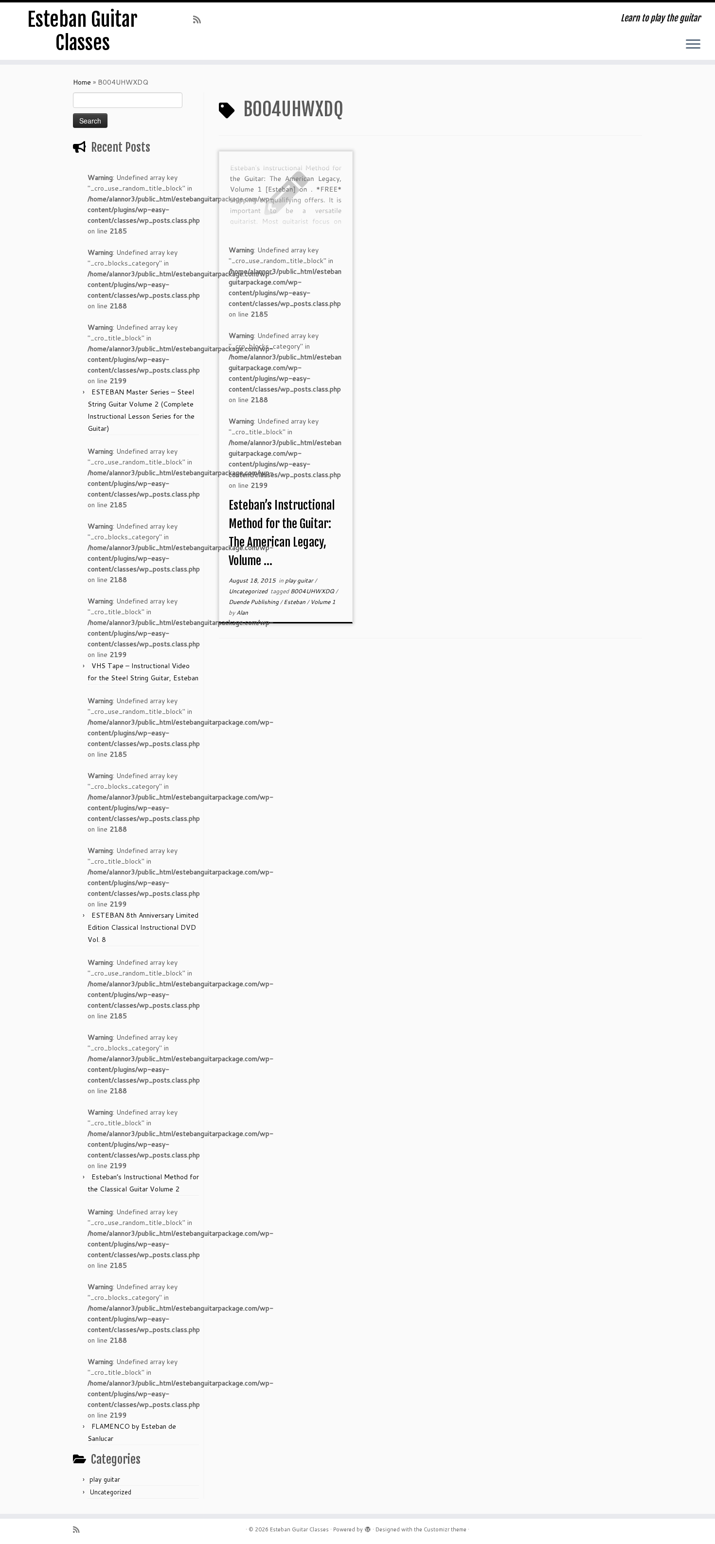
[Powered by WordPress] (367, 1527)
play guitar (104, 1479)
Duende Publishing (254, 602)
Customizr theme (445, 1529)
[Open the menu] (693, 44)
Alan (242, 612)
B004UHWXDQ (313, 591)
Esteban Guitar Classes (82, 31)
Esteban (295, 602)
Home (82, 82)
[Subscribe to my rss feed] (200, 19)
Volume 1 (323, 602)
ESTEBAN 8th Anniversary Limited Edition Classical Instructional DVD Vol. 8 (143, 927)
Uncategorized (110, 1492)
